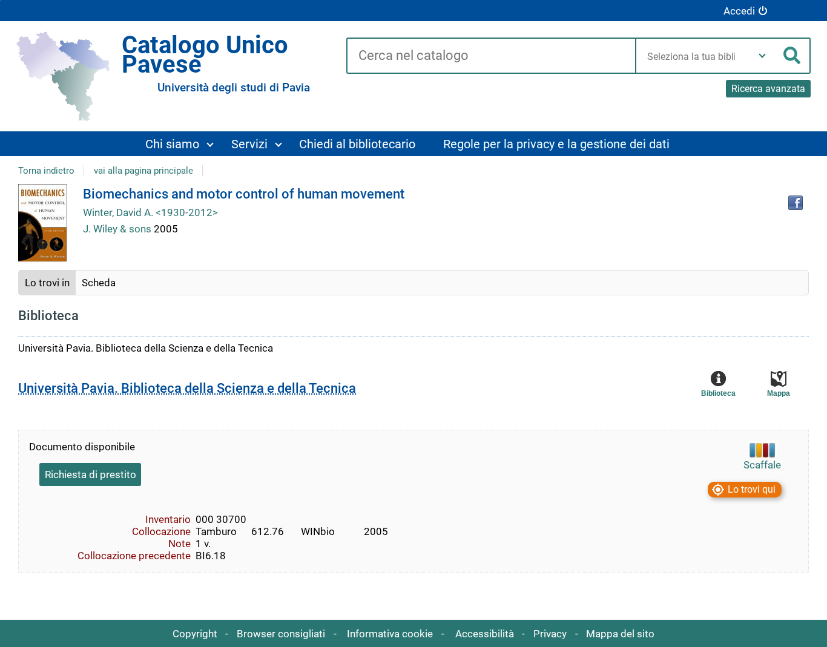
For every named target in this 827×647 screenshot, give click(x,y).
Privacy (550, 634)
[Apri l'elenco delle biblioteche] (762, 56)
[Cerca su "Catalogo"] (490, 56)
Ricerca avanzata (768, 88)
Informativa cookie (390, 634)
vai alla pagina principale (143, 170)
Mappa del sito (620, 634)
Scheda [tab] (99, 283)
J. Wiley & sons (118, 229)
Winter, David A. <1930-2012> (150, 212)
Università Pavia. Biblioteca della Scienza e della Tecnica (187, 388)
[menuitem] (179, 143)
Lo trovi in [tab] (47, 283)
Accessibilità (484, 634)
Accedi (739, 11)
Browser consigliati (281, 634)
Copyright (195, 634)
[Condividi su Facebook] (795, 202)
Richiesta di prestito (90, 474)
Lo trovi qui (752, 489)
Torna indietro (46, 170)
